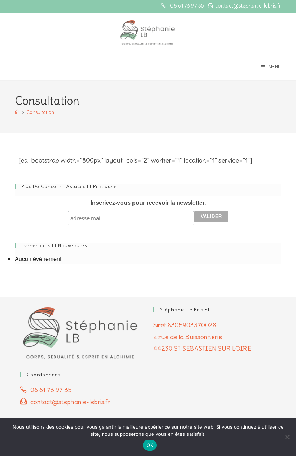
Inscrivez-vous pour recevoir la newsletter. (148, 203)
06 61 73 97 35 (187, 6)
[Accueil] (17, 112)
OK (150, 445)
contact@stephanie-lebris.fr (248, 6)
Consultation (40, 112)
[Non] (287, 436)
